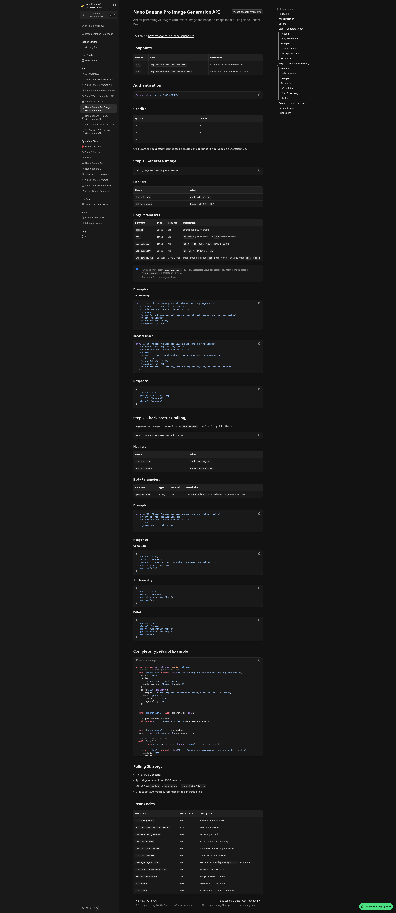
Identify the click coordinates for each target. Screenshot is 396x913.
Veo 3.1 (89, 157)
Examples (140, 289)
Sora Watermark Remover (98, 185)
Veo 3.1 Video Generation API (100, 124)
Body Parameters (146, 215)
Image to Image (143, 336)
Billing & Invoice (93, 223)
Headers (139, 182)
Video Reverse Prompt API (98, 84)
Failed (137, 612)
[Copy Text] (259, 95)
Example (140, 505)
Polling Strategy (148, 766)
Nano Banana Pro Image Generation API (98, 109)
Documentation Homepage (99, 33)
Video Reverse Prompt (96, 179)
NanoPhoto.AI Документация (94, 5)
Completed (140, 546)
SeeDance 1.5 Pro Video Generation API (97, 132)
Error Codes (144, 803)
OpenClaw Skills (93, 146)
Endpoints (142, 47)
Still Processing (142, 580)
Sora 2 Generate (93, 152)
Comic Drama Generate (97, 191)
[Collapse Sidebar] (114, 4)
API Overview (92, 73)
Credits (139, 108)
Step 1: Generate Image (154, 160)
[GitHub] (92, 908)
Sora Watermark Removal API (100, 79)
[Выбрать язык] (82, 908)
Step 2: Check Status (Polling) (159, 417)
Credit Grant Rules (94, 217)
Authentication (147, 85)
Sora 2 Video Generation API (99, 96)
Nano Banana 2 (93, 168)
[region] (198, 95)
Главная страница (95, 25)
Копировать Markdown (249, 11)
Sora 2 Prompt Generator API (100, 90)
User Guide (91, 60)
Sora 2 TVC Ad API (94, 101)
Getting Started (93, 47)
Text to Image (141, 295)
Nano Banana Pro (94, 163)
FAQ (87, 236)
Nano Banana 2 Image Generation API (96, 117)
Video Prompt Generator (97, 174)
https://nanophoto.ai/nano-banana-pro (171, 36)
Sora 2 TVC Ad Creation (97, 204)
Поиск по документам (102, 15)
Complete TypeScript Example (160, 651)
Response (140, 381)
